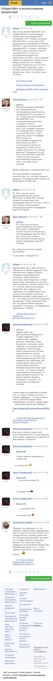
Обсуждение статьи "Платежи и (25, 420)
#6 (46, 429)
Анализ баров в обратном (27, 314)
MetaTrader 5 (40, 589)
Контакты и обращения (24, 645)
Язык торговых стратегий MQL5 (9, 628)
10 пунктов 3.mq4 (24, 81)
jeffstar (16, 28)
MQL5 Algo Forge (10, 644)
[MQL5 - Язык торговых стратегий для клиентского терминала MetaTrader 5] (4, 3)
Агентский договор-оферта (23, 617)
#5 (47, 324)
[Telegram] (40, 639)
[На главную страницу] (2, 17)
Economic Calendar (38, 624)
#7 (46, 446)
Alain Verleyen (19, 99)
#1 (41, 99)
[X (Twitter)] (44, 639)
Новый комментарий (40, 23)
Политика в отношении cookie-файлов (24, 637)
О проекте (24, 589)
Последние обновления (11, 599)
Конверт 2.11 (18, 316)
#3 (41, 217)
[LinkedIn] (40, 643)
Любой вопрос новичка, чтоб (24, 564)
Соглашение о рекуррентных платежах (25, 608)
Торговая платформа (11, 591)
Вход (44, 3)
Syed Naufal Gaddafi (23, 522)
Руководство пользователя (11, 618)
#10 (47, 522)
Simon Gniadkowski (22, 324)
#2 (34, 190)
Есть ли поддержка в (21, 422)
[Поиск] (36, 3)
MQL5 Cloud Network (8, 637)
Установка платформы (10, 656)
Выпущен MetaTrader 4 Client (24, 318)
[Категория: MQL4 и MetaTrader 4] (5, 17)
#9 (46, 498)
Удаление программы (10, 662)
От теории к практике (25, 560)
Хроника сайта (23, 594)
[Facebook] (35, 639)
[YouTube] (35, 643)
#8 (47, 472)
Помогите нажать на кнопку (24, 562)
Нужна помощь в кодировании (30, 85)
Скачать (11, 650)
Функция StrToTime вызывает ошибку (31, 418)
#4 (34, 264)
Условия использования (26, 599)
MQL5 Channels (38, 609)
